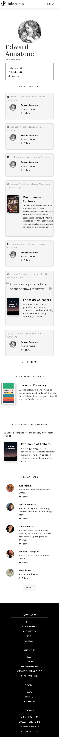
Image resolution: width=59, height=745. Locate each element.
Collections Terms (29, 722)
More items (30, 362)
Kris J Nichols (26, 485)
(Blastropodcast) (19, 333)
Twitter (29, 696)
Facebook (29, 701)
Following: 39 (15, 72)
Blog (29, 692)
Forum (29, 661)
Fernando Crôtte (19, 244)
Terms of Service (29, 726)
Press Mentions (29, 666)
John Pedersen (26, 526)
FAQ (29, 657)
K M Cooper (17, 157)
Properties (29, 631)
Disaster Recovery (32, 385)
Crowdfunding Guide (29, 671)
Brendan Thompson (29, 551)
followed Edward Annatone (37, 157)
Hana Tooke (25, 570)
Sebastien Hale (18, 126)
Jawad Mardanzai (19, 96)
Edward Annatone (29, 105)
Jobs (29, 636)
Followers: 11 (15, 67)
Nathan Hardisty (27, 504)
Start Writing (29, 676)
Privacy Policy (29, 731)
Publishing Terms (29, 717)
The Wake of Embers (37, 300)
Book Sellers (29, 626)
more (29, 587)
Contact (29, 641)
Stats (29, 622)
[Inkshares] (4, 4)
